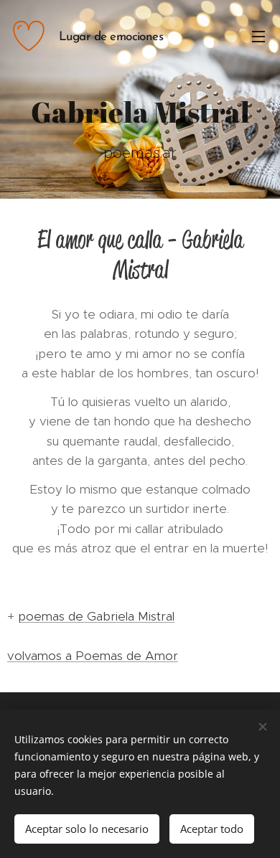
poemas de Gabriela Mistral (96, 616)
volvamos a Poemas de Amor (92, 656)
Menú (258, 36)
